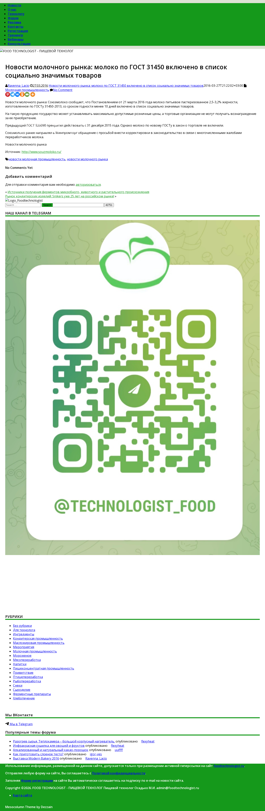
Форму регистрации (37, 780)
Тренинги (15, 35)
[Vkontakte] (17, 94)
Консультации (19, 44)
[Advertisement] (121, 583)
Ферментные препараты (32, 694)
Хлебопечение (24, 698)
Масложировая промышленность (38, 643)
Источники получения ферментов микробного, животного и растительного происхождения (78, 192)
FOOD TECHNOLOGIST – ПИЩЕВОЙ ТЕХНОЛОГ (46, 124)
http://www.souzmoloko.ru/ (41, 152)
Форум (13, 18)
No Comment (62, 90)
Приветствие (23, 672)
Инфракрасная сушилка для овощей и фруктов (49, 745)
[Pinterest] (7, 94)
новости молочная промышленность (37, 159)
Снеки (17, 685)
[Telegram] (12, 94)
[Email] (27, 94)
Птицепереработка (28, 677)
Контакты (15, 26)
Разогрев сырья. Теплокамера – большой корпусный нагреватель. (64, 741)
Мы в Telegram (21, 724)
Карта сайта (22, 795)
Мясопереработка (27, 660)
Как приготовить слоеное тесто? (38, 754)
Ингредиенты (23, 634)
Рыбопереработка (27, 681)
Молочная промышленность (27, 90)
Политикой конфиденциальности (118, 773)
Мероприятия (23, 647)
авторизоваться (88, 184)
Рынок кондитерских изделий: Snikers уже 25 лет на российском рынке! (59, 196)
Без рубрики (22, 626)
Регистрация (18, 31)
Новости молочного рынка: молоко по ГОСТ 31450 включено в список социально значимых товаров (126, 85)
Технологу (16, 14)
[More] (32, 94)
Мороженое (22, 655)
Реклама (14, 22)
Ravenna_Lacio (18, 85)
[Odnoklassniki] (22, 94)
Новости (14, 5)
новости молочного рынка (87, 159)
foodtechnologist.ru (229, 766)
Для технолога (24, 630)
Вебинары (15, 39)
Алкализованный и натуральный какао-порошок (50, 750)
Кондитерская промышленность (38, 638)
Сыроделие (21, 690)
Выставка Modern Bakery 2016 (36, 758)
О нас (12, 9)
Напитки (19, 664)
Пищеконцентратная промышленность (43, 668)
